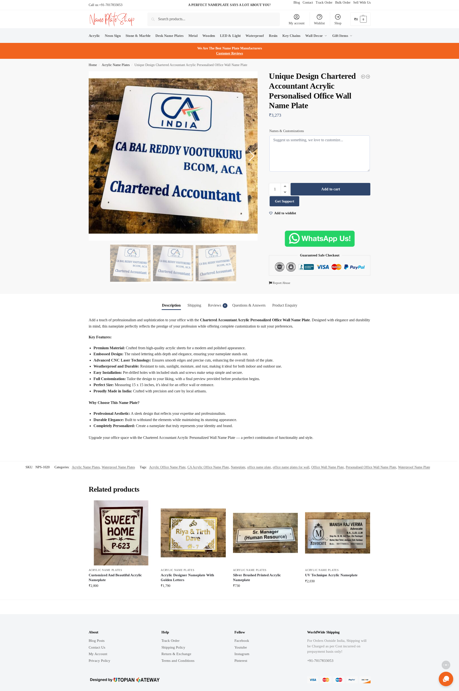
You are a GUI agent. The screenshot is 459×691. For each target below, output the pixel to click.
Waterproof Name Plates (118, 467)
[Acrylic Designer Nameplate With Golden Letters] (193, 532)
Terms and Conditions (177, 661)
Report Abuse (281, 283)
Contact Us (97, 647)
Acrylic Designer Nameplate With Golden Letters (187, 577)
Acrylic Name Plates (116, 65)
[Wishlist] (146, 507)
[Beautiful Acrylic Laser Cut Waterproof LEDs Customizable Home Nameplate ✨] (363, 76)
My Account (98, 654)
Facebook (241, 641)
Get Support (284, 201)
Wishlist (319, 23)
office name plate (259, 467)
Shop (337, 23)
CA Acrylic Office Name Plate (208, 467)
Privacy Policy (99, 661)
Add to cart (330, 189)
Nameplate (238, 467)
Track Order (170, 641)
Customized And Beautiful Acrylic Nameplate (115, 577)
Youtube (240, 647)
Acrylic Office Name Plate (167, 467)
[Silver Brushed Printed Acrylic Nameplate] (265, 532)
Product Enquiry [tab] (284, 305)
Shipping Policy (173, 647)
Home (93, 65)
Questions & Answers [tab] (249, 305)
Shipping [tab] (194, 305)
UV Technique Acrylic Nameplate (331, 575)
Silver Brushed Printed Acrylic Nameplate (257, 577)
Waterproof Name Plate (414, 467)
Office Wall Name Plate (327, 467)
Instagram (241, 654)
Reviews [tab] (217, 305)
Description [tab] (171, 305)
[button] (285, 186)
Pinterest (240, 661)
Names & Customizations (286, 131)
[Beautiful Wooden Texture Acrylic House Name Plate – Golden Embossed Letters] (368, 76)
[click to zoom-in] (173, 156)
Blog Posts (97, 641)
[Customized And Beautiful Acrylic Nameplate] (121, 532)
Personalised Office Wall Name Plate (371, 467)
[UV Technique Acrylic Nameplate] (337, 532)
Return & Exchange (176, 654)
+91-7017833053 (110, 5)
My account (297, 23)
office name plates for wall (291, 467)
